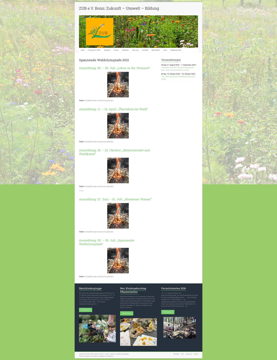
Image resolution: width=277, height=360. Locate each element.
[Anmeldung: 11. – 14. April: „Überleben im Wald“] (118, 114)
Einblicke (125, 50)
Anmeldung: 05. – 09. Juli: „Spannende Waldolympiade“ (106, 242)
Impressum (188, 354)
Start (82, 50)
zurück (81, 191)
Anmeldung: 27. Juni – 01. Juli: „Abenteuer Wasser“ (115, 199)
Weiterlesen (85, 310)
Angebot (107, 50)
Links (165, 50)
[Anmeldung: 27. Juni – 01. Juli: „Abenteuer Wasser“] (118, 204)
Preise (116, 50)
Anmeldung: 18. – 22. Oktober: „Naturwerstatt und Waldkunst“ (114, 152)
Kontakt (145, 50)
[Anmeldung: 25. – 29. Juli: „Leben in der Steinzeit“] (118, 73)
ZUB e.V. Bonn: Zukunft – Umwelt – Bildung (119, 8)
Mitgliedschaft (176, 50)
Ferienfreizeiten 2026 (173, 288)
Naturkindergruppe (90, 288)
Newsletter (156, 50)
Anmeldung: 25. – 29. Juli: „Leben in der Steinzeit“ (114, 68)
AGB (182, 354)
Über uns (135, 50)
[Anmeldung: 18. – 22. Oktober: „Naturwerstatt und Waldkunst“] (118, 159)
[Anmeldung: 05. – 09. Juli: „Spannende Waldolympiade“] (118, 249)
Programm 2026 (94, 50)
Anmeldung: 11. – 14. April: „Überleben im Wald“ (113, 109)
